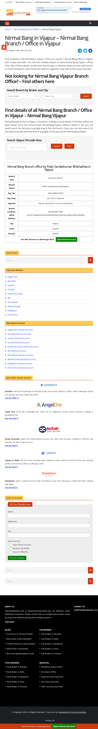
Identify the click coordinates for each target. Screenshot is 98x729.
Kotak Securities (15, 293)
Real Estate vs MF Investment (19, 639)
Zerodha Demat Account (19, 334)
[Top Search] (7, 23)
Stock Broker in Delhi (15, 672)
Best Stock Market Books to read (20, 653)
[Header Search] (90, 23)
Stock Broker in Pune (15, 682)
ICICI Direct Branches (50, 682)
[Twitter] (85, 51)
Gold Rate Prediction (43, 2)
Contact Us (50, 720)
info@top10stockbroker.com (85, 610)
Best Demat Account (23, 2)
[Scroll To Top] (93, 719)
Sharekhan (13, 302)
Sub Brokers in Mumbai (51, 634)
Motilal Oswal (14, 306)
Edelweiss (12, 310)
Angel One (12, 276)
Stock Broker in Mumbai (17, 667)
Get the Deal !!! (11, 445)
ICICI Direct (13, 314)
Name (10, 511)
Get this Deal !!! (11, 418)
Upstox (11, 285)
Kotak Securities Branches (52, 677)
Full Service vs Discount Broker (20, 634)
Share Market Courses (63, 2)
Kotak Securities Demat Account (23, 346)
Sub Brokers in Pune (49, 649)
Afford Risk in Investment (17, 649)
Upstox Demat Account (19, 338)
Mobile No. (12, 521)
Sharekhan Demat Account (20, 355)
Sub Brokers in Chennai (51, 653)
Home (8, 29)
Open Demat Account (66, 239)
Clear (69, 146)
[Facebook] (90, 51)
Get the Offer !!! (12, 398)
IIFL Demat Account (17, 350)
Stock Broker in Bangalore (18, 677)
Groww (11, 289)
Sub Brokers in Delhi (50, 639)
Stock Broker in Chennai (17, 686)
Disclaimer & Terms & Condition (72, 712)
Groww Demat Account (19, 342)
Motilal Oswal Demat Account (22, 359)
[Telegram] (80, 51)
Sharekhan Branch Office (51, 667)
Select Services (14, 541)
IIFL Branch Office (48, 672)
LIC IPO (9, 2)
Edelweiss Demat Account (20, 363)
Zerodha (12, 281)
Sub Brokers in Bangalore (52, 644)
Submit (86, 96)
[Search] (90, 260)
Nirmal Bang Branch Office (26, 29)
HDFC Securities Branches (52, 686)
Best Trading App (80, 2)
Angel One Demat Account (20, 329)
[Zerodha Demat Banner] (64, 9)
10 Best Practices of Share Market (21, 644)
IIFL (9, 298)
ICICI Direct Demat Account (20, 367)
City (9, 531)
